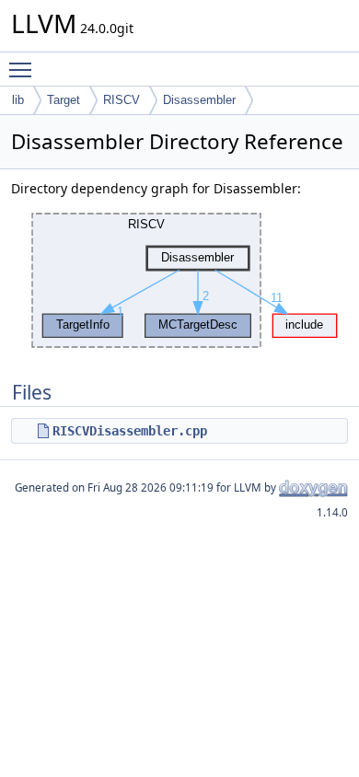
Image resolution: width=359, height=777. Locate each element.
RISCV (121, 100)
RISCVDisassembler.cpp (129, 430)
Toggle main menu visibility (24, 69)
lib (18, 100)
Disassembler (199, 100)
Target (63, 100)
